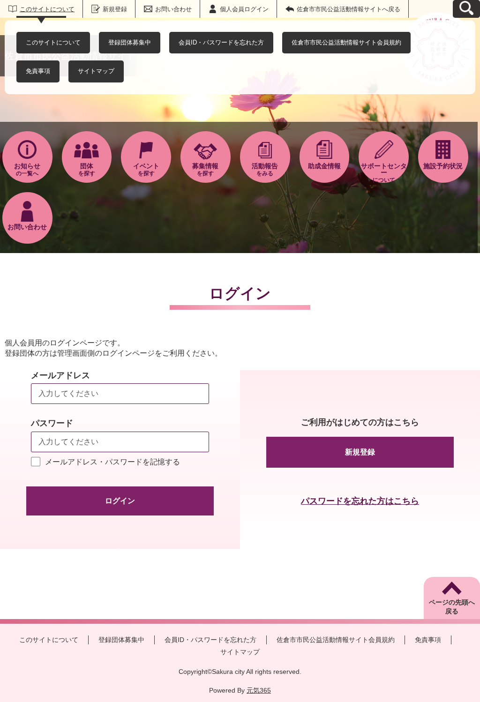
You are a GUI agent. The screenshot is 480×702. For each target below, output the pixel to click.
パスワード (52, 423)
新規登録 (115, 9)
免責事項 (38, 71)
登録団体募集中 (129, 42)
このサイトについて (47, 9)
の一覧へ (27, 169)
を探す (86, 169)
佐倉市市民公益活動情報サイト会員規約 (346, 42)
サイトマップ (96, 71)
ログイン (120, 501)
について (384, 172)
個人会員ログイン (244, 9)
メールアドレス (60, 375)
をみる (265, 169)
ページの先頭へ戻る (452, 606)
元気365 (259, 690)
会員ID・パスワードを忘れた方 (221, 42)
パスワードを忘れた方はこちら (360, 501)
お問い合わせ (173, 9)
